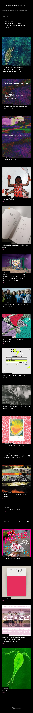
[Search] (30, 2)
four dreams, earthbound (13, 446)
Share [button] (6, 29)
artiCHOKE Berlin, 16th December (16, 522)
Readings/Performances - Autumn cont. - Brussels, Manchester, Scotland (13, 70)
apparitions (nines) (10, 160)
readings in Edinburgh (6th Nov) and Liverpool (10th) (16, 457)
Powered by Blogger (17, 708)
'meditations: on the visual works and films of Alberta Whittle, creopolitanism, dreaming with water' (13, 277)
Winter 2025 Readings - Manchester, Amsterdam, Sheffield (15, 26)
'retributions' (8, 199)
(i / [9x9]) (5, 690)
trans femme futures (16, 10)
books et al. (5, 10)
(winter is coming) (12, 509)
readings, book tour (11, 559)
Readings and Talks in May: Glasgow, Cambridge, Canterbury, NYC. (13, 639)
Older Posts (27, 699)
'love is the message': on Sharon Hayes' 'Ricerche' (15, 306)
